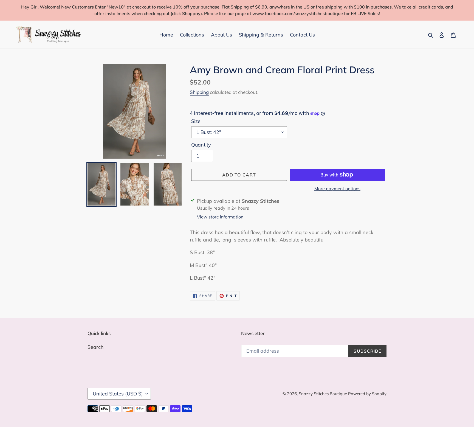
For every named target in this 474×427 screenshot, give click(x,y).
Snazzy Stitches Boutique (323, 393)
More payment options (337, 188)
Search (96, 347)
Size (196, 121)
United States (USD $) (118, 394)
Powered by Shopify (367, 393)
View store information (220, 217)
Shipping (199, 92)
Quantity (201, 145)
